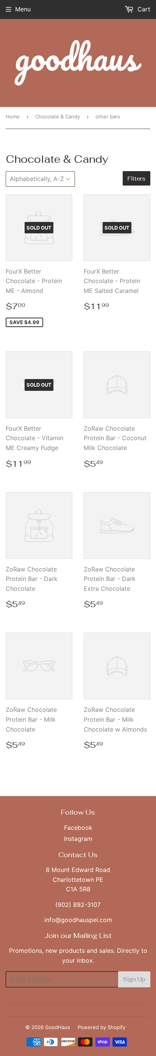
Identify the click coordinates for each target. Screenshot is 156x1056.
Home (13, 116)
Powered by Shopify (101, 1027)
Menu (23, 9)
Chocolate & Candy (57, 116)
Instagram (78, 838)
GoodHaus (57, 1027)
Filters (136, 178)
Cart (143, 9)
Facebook (78, 827)
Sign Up (134, 979)
